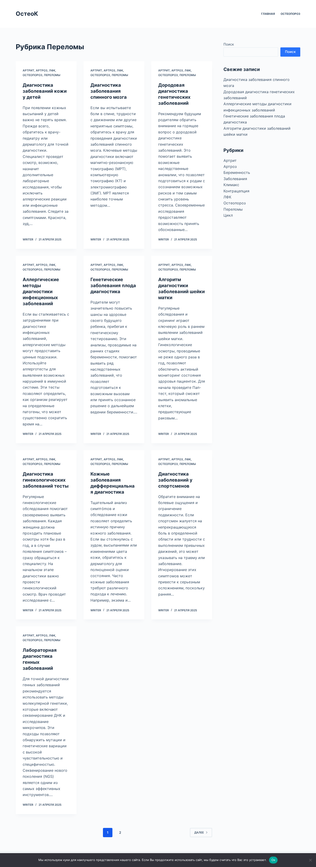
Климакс (231, 184)
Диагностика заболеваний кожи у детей (45, 91)
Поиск (228, 44)
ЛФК (52, 70)
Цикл (228, 215)
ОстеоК (27, 13)
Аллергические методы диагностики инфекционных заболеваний (41, 291)
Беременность (236, 172)
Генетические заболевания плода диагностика (113, 285)
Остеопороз (290, 13)
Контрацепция (236, 191)
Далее (199, 832)
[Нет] (310, 860)
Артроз (41, 70)
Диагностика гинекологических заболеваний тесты (45, 480)
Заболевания (235, 178)
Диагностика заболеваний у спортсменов (175, 480)
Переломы (52, 75)
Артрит (28, 70)
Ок (273, 860)
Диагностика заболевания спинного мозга (108, 91)
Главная (268, 13)
